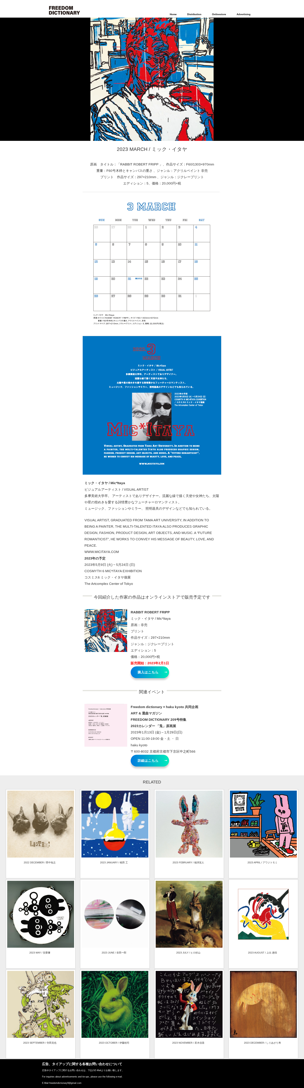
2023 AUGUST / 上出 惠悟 (262, 952)
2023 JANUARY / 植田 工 (114, 862)
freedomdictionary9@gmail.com (65, 1083)
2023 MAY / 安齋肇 (39, 952)
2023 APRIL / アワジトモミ (262, 862)
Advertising (244, 14)
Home (173, 14)
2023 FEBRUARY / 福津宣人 (188, 862)
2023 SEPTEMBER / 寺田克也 (39, 1042)
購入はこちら (148, 672)
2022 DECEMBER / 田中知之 (40, 862)
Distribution (194, 14)
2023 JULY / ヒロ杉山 (188, 952)
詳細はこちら (148, 760)
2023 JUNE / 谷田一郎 (114, 952)
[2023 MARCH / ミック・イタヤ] (40, 856)
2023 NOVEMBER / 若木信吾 (188, 1042)
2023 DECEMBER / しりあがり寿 (262, 1042)
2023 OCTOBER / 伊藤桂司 (114, 1042)
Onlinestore (219, 14)
